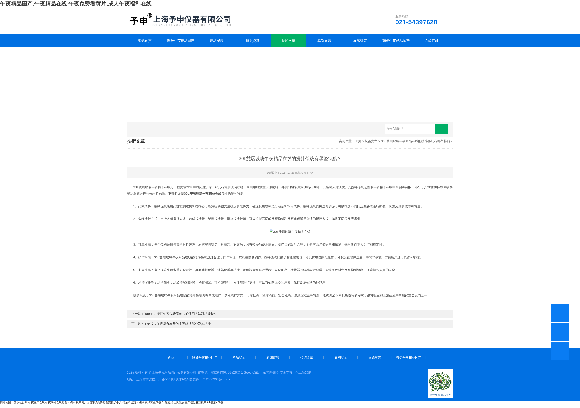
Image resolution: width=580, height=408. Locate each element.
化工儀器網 (303, 372)
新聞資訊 (252, 41)
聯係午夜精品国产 (396, 41)
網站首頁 (145, 41)
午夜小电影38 (19, 402)
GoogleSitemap (255, 372)
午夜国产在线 (36, 402)
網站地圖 (5, 402)
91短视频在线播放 (173, 402)
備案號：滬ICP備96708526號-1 (220, 372)
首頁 (171, 357)
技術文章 (288, 41)
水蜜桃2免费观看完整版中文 (104, 402)
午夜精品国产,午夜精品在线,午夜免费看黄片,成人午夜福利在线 (76, 3)
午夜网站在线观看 (56, 402)
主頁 (358, 141)
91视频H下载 (215, 402)
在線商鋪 (432, 41)
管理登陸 (272, 372)
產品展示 (216, 41)
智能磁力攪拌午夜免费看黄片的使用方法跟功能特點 (180, 313)
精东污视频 (129, 402)
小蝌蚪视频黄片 (77, 402)
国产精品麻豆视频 (195, 402)
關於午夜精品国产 (180, 41)
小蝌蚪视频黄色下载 (149, 402)
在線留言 (360, 41)
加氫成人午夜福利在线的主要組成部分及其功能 (177, 324)
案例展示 (324, 41)
